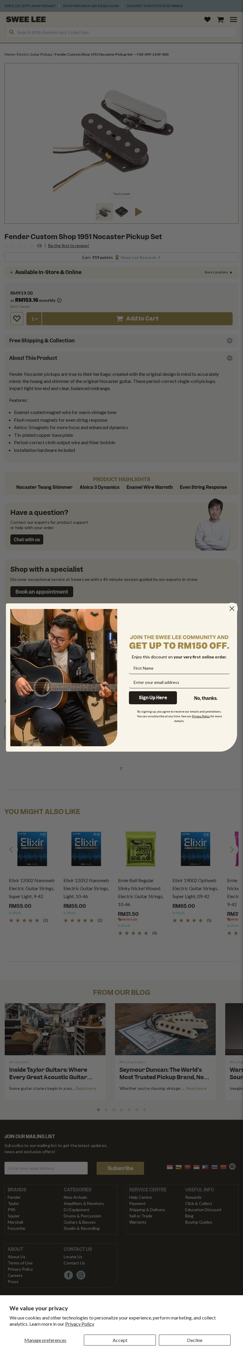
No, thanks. (206, 698)
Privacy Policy (79, 1324)
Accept (120, 1340)
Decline (194, 1340)
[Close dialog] (232, 608)
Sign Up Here (153, 698)
